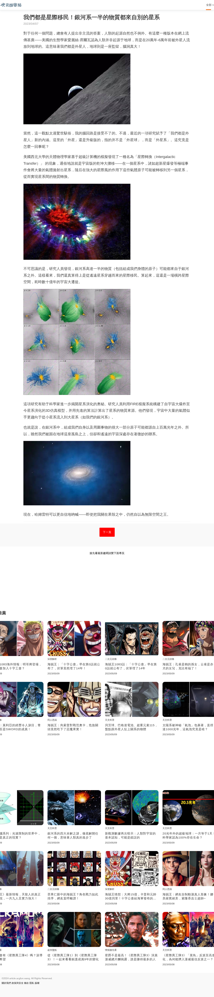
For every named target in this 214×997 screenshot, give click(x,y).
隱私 (31, 983)
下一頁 (107, 532)
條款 (26, 983)
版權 (37, 983)
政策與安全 (17, 983)
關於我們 (6, 983)
